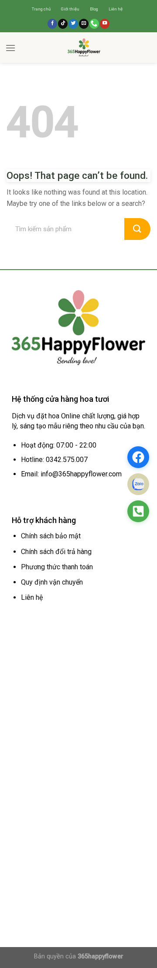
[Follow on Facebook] (52, 24)
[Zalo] (138, 484)
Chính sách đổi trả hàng (56, 551)
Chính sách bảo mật (51, 536)
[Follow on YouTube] (104, 24)
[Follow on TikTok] (63, 24)
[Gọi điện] (138, 511)
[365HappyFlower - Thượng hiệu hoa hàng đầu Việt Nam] (83, 47)
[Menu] (10, 47)
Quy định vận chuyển (52, 582)
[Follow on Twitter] (73, 24)
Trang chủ (41, 9)
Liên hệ (116, 9)
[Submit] (137, 229)
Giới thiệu (70, 9)
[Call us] (94, 24)
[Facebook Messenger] (138, 457)
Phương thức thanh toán (57, 567)
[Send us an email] (84, 24)
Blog (94, 9)
